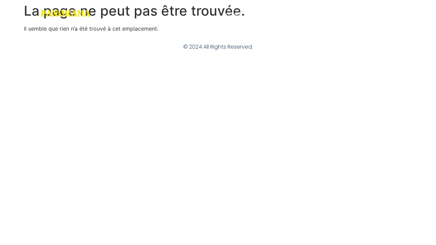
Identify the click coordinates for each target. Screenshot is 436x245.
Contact (385, 14)
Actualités (350, 14)
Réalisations (310, 14)
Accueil (232, 14)
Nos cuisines (268, 14)
